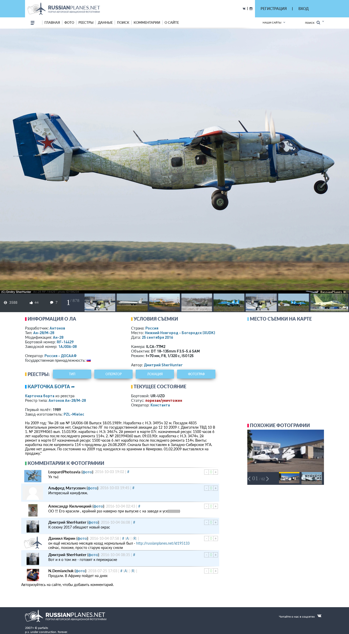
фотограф (196, 374)
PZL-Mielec (74, 414)
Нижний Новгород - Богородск (180, 332)
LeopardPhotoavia (64, 471)
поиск (123, 22)
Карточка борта (39, 395)
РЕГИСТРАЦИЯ (274, 8)
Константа (160, 405)
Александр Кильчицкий (69, 506)
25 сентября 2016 (157, 337)
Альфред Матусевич (67, 488)
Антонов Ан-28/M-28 (67, 400)
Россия (151, 328)
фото (69, 22)
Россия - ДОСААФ (60, 355)
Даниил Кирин (61, 538)
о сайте (172, 22)
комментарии (147, 22)
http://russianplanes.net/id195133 (163, 543)
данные (105, 22)
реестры (86, 22)
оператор (114, 374)
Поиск (311, 22)
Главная (52, 22)
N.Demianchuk (61, 570)
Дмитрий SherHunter (163, 364)
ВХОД (303, 8)
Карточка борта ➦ (51, 386)
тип (72, 374)
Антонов (57, 328)
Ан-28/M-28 (43, 332)
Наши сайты (272, 22)
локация (155, 374)
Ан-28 (58, 337)
